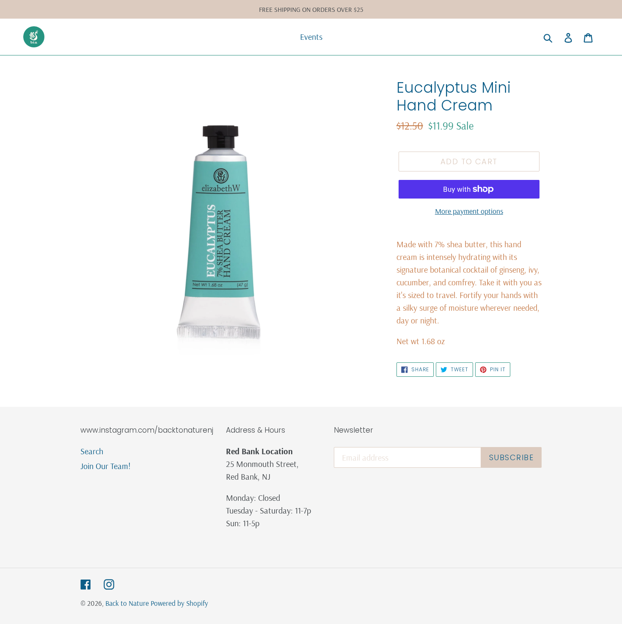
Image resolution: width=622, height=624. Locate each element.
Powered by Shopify (179, 603)
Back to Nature (128, 603)
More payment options (469, 211)
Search (91, 451)
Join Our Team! (105, 466)
